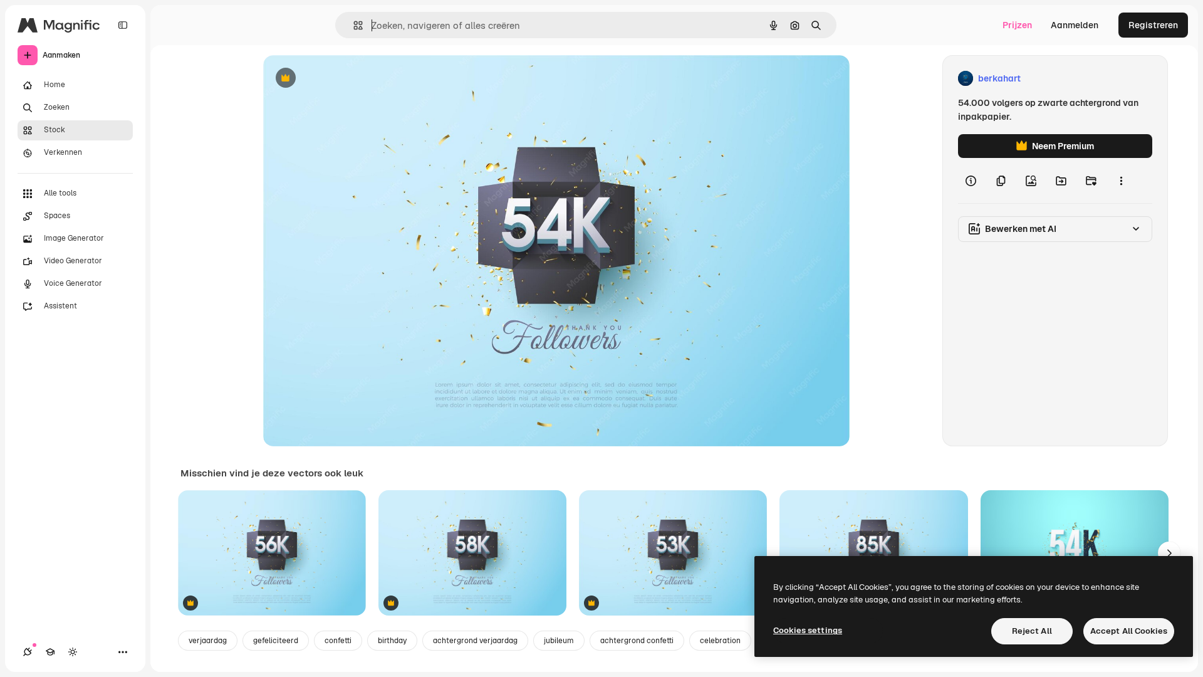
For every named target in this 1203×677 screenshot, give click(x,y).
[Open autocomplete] (353, 25)
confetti (338, 641)
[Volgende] (1169, 553)
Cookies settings (807, 630)
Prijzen (1017, 25)
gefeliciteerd (275, 641)
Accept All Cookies (1128, 631)
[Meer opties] (1120, 180)
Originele (345, 79)
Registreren (1153, 25)
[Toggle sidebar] (123, 25)
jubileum (559, 641)
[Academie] (50, 652)
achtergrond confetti (637, 641)
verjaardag (208, 641)
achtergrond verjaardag (475, 641)
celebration (720, 641)
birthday (392, 641)
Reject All (1032, 631)
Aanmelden (1074, 25)
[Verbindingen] (28, 652)
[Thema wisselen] (73, 652)
